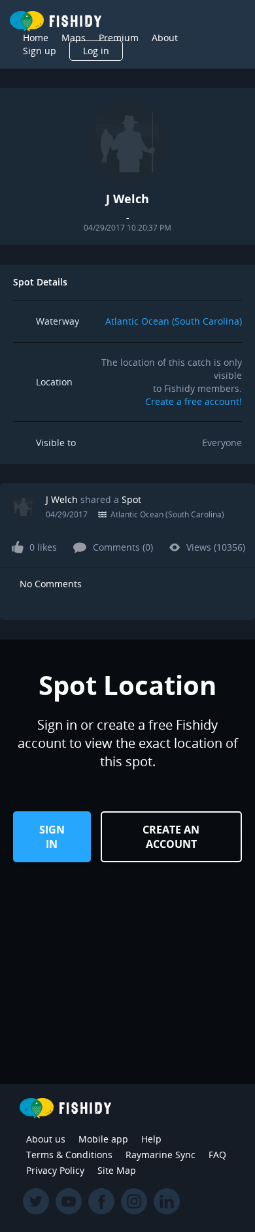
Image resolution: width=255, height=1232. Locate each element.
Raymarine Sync (161, 1154)
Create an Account (171, 836)
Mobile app (103, 1139)
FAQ (217, 1154)
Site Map (116, 1170)
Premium (119, 37)
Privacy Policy (55, 1170)
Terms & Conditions (69, 1154)
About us (45, 1139)
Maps (73, 37)
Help (151, 1139)
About (165, 37)
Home (35, 37)
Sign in (52, 836)
